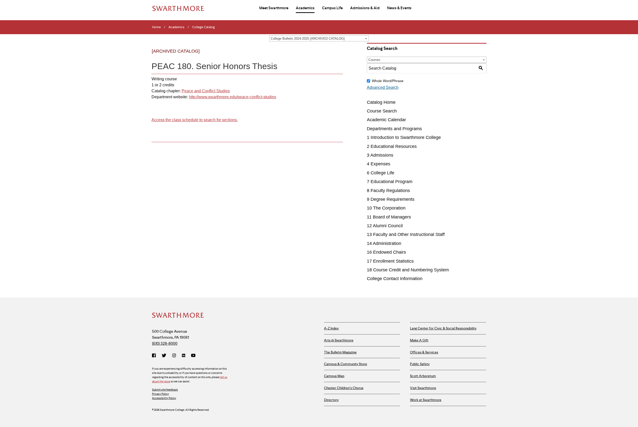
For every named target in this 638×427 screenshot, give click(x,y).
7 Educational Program (389, 181)
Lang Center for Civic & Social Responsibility (443, 328)
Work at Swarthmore (425, 400)
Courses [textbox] (374, 60)
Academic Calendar (386, 119)
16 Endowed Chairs (386, 252)
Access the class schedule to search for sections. (195, 120)
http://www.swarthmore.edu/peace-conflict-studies (232, 97)
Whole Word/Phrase (387, 81)
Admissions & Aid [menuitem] (365, 7)
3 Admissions (380, 155)
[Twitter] (164, 355)
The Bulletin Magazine (340, 352)
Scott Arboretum (423, 376)
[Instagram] (174, 355)
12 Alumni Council (385, 225)
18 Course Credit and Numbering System (408, 269)
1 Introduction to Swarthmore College (404, 137)
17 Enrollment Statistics (390, 261)
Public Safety (420, 364)
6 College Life (380, 172)
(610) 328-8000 (164, 343)
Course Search (382, 110)
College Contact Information (394, 278)
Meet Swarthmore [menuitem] (273, 7)
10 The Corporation (386, 208)
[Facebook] (155, 355)
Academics (176, 27)
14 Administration (384, 243)
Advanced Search (383, 87)
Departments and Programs (394, 128)
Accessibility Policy (164, 398)
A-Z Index (331, 328)
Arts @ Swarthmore (338, 340)
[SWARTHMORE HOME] (178, 8)
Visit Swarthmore (423, 388)
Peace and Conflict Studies (206, 91)
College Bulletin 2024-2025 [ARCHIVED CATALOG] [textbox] (308, 38)
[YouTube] (193, 355)
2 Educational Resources (392, 146)
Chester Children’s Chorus (343, 388)
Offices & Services (424, 352)
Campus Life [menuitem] (332, 7)
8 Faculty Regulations (388, 190)
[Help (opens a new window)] (337, 55)
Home (156, 27)
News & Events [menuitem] (399, 7)
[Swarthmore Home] (178, 316)
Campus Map (334, 376)
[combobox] (319, 38)
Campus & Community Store (345, 364)
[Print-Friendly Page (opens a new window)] (327, 55)
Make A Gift (419, 340)
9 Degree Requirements (390, 199)
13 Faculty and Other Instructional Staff (406, 234)
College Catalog (203, 27)
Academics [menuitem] (305, 7)
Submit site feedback (165, 389)
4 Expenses (378, 163)
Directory (331, 400)
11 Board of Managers (389, 216)
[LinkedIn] (183, 355)
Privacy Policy (160, 394)
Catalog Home (381, 102)
